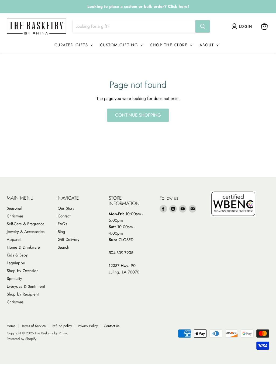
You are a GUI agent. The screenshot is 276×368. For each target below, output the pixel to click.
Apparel (13, 239)
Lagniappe (16, 263)
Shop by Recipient (23, 294)
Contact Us (111, 325)
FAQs (62, 224)
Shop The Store (169, 45)
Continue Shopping (138, 115)
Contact (64, 216)
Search (63, 247)
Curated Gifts (72, 45)
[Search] (202, 26)
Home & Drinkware (23, 247)
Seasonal (14, 208)
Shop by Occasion (23, 271)
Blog (61, 232)
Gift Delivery (69, 239)
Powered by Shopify (21, 338)
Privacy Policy (88, 325)
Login (245, 26)
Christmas (15, 216)
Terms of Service (34, 325)
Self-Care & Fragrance (25, 224)
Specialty (14, 279)
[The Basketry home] (36, 26)
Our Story (66, 208)
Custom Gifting (120, 45)
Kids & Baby (17, 255)
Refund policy (62, 325)
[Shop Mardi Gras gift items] (138, 7)
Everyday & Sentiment (26, 286)
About (207, 45)
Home (11, 325)
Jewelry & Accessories (25, 232)
